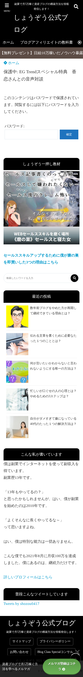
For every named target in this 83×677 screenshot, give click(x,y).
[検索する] (74, 278)
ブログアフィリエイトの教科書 (46, 42)
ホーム (8, 42)
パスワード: (15, 126)
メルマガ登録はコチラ (62, 666)
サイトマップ (21, 641)
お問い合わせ (19, 652)
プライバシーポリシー (55, 641)
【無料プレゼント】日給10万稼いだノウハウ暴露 (41, 53)
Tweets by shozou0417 (21, 604)
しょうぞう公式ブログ (41, 23)
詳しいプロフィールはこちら (28, 577)
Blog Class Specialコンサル (55, 652)
